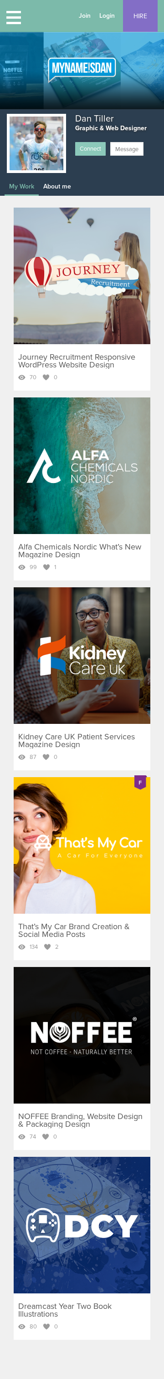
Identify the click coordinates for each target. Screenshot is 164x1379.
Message (126, 149)
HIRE (140, 16)
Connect (90, 149)
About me (57, 186)
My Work (21, 186)
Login (107, 16)
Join (85, 16)
